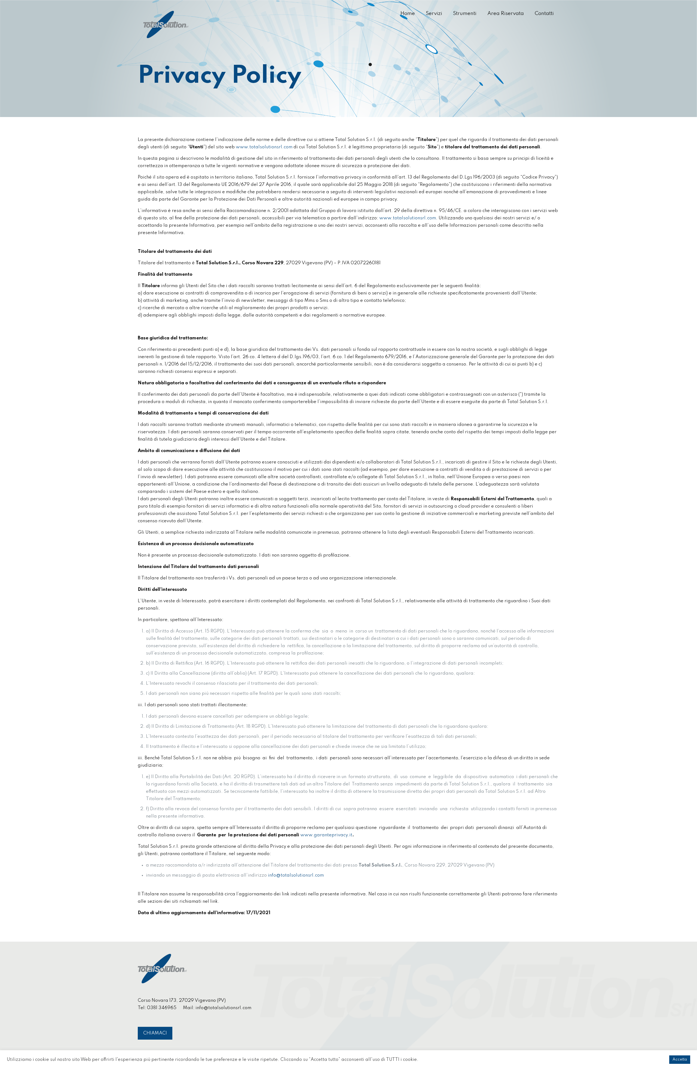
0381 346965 (161, 1008)
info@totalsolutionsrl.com (223, 1008)
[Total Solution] (166, 24)
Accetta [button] (679, 1059)
